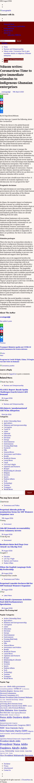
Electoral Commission (8, 693)
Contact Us (7, 770)
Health (6, 61)
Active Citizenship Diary (12, 421)
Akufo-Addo (3, 686)
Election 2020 (18, 691)
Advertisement (8, 768)
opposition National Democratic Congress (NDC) (15, 739)
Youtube (4, 43)
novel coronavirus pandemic (20, 733)
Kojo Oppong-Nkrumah (18, 713)
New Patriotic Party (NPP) (13, 730)
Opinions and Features (12, 467)
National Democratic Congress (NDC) (15, 725)
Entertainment (9, 28)
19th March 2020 (18, 92)
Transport (7, 487)
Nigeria (30, 731)
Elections (7, 438)
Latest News (8, 460)
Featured (7, 448)
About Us (7, 33)
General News (9, 24)
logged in (12, 374)
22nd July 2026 (6, 414)
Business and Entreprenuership (14, 59)
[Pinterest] (17, 102)
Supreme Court (4, 753)
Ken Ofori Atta (5, 713)
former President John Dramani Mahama (16, 697)
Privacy (6, 766)
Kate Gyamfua (20, 710)
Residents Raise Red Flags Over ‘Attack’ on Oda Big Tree (14, 545)
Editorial (7, 433)
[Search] (0, 39)
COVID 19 (17, 689)
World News (8, 31)
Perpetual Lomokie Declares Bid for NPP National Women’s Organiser (16, 584)
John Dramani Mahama (17, 708)
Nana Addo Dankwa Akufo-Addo (15, 719)
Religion (7, 473)
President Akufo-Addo (10, 741)
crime (6, 431)
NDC (2, 727)
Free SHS (2, 699)
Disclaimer (7, 764)
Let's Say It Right (10, 464)
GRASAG (30, 706)
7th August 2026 (7, 534)
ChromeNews (26, 780)
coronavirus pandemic (6, 689)
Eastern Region (6, 691)
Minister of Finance (14, 715)
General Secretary (12, 699)
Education (7, 435)
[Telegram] (17, 108)
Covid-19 (7, 429)
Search (29, 493)
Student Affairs (9, 479)
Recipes (6, 469)
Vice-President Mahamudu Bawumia (16, 755)
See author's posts (6, 321)
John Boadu (4, 708)
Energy (6, 440)
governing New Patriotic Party (11, 704)
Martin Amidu (4, 715)
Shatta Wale (28, 751)
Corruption (8, 427)
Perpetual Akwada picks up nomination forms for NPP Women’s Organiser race (16, 511)
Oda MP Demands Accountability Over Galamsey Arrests (15, 529)
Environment (8, 444)
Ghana (21, 699)
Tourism (7, 485)
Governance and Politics (16, 26)
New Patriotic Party (15, 728)
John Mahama (6, 710)
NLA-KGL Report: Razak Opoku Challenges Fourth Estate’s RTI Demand (14, 391)
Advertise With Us (14, 35)
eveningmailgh (6, 92)
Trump (11, 753)
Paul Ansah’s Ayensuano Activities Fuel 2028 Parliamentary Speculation (15, 601)
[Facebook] (17, 99)
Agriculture (8, 423)
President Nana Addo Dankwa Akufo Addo (14, 746)
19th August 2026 (7, 518)
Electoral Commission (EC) (9, 695)
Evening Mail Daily (10, 446)
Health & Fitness (10, 458)
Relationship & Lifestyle (12, 471)
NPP (2, 736)
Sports (6, 477)
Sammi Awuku (19, 751)
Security (7, 475)
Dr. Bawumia (25, 689)
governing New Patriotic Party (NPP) (13, 706)
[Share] (17, 111)
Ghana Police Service (6, 702)
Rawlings (2, 751)
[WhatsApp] (17, 96)
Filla (5, 450)
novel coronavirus (5, 733)
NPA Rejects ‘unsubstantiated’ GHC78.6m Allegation (13, 409)
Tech (5, 481)
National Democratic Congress (8, 723)
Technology (8, 483)
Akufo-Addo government (16, 686)
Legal (6, 462)
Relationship (9, 751)
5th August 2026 (7, 398)
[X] (17, 105)
